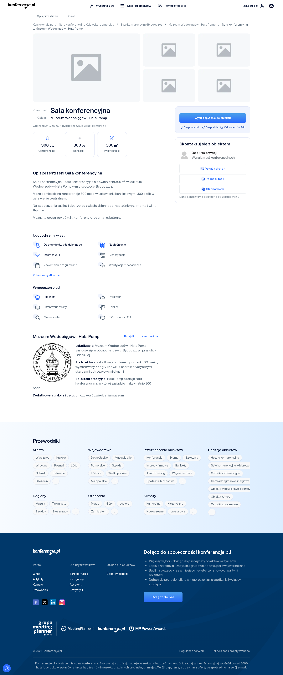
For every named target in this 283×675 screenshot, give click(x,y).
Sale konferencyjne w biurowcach (232, 465)
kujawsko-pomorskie (92, 126)
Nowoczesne (155, 511)
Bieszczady (60, 511)
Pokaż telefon (215, 168)
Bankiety (180, 465)
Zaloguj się (77, 579)
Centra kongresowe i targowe (230, 481)
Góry (109, 504)
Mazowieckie (123, 458)
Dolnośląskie (99, 458)
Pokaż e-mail (215, 179)
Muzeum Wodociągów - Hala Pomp (193, 25)
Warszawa (42, 458)
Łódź (74, 465)
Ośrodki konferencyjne (225, 473)
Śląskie (116, 465)
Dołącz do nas (163, 597)
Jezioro (125, 504)
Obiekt (71, 16)
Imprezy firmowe (157, 465)
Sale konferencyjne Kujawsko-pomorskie (87, 25)
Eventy (174, 458)
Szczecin (42, 481)
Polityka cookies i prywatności (231, 651)
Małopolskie (99, 481)
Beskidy (41, 511)
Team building (156, 473)
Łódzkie (96, 473)
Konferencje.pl (43, 25)
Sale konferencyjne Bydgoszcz (142, 25)
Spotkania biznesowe (160, 481)
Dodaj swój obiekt (118, 574)
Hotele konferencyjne (225, 458)
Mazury (40, 504)
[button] (135, 6)
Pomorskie (98, 465)
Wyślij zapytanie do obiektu (213, 118)
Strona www (215, 189)
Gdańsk (41, 473)
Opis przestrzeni (48, 16)
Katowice (59, 473)
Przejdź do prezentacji (139, 336)
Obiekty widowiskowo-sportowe (232, 489)
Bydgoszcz (69, 126)
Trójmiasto (59, 504)
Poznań (59, 465)
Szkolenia (191, 458)
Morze (95, 504)
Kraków (61, 458)
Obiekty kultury (220, 497)
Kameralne (154, 504)
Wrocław (41, 465)
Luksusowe (178, 511)
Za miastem (98, 511)
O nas (36, 574)
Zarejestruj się (79, 574)
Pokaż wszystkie (44, 275)
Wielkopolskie (117, 473)
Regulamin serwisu (191, 651)
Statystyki (76, 590)
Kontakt (38, 585)
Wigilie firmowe (182, 473)
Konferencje (154, 458)
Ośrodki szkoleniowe (224, 504)
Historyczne (175, 504)
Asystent (76, 585)
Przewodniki (41, 590)
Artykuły (38, 579)
